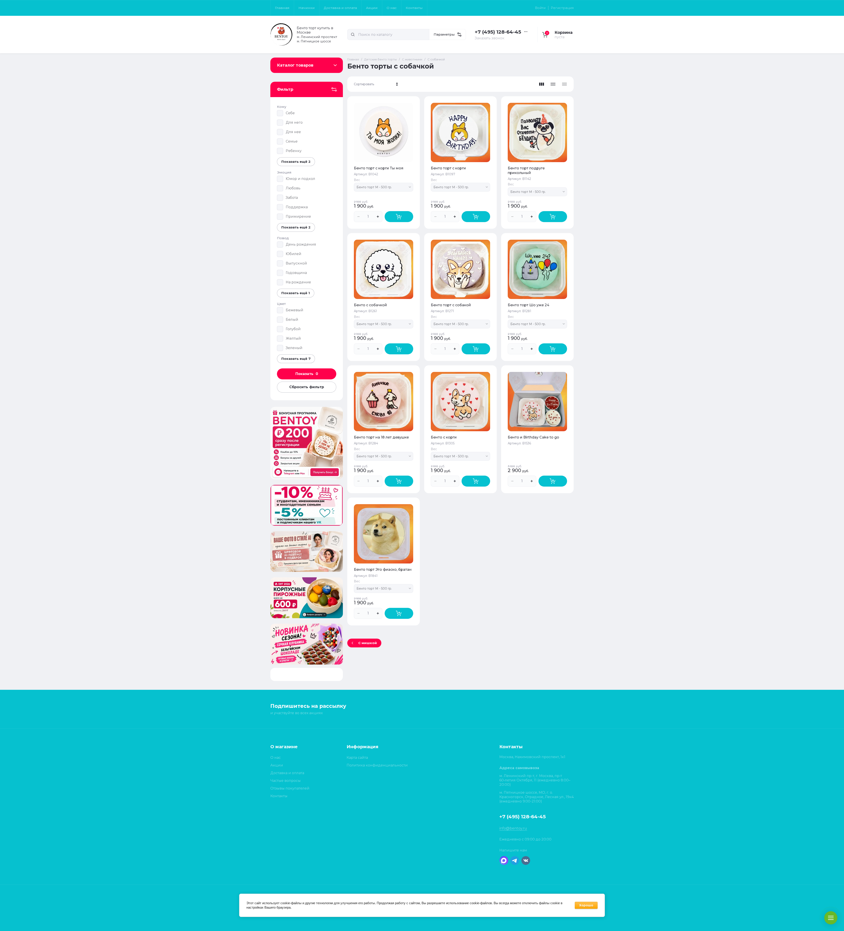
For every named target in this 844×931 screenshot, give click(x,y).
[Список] (553, 84)
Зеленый (294, 348)
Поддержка (297, 207)
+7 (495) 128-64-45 (498, 32)
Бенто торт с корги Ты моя (378, 168)
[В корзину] (399, 216)
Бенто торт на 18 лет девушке (381, 437)
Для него (294, 122)
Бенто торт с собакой (451, 305)
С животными (412, 59)
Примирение (298, 216)
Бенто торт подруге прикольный (526, 170)
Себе (290, 113)
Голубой (293, 329)
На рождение (298, 282)
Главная (353, 59)
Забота (292, 198)
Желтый (293, 338)
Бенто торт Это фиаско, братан (383, 569)
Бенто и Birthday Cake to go (533, 437)
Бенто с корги (444, 437)
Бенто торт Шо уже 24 (528, 305)
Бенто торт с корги (448, 168)
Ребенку (294, 151)
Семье (292, 141)
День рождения (301, 244)
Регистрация (562, 8)
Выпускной (296, 263)
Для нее (293, 132)
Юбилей (293, 254)
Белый (292, 319)
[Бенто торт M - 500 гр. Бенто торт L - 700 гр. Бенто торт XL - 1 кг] (383, 187)
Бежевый (294, 310)
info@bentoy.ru (513, 828)
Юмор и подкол (300, 179)
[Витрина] (541, 84)
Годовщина (296, 273)
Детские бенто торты (380, 59)
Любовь (293, 188)
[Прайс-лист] (564, 84)
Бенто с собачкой (370, 305)
